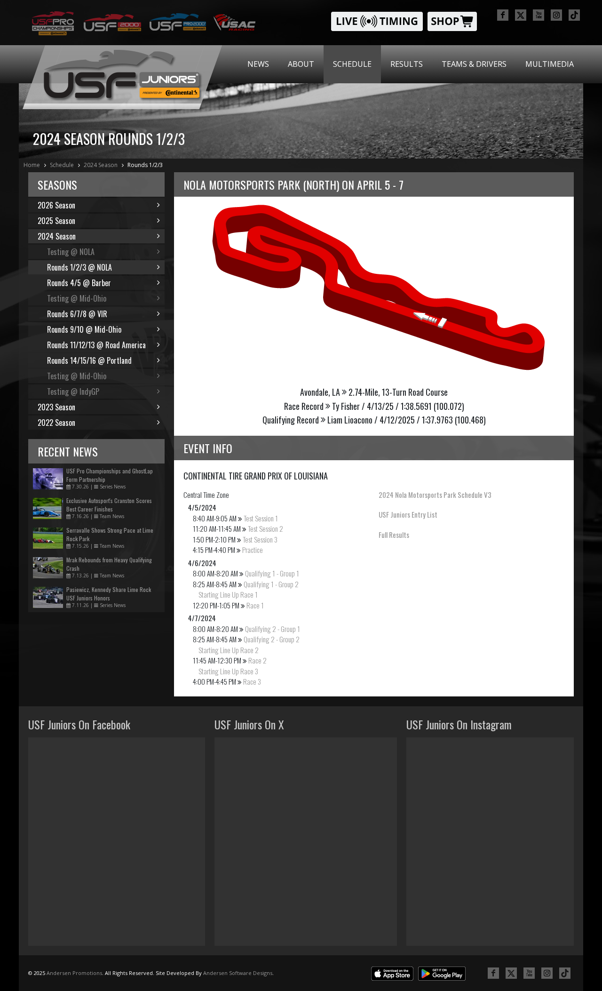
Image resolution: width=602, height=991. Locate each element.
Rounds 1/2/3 (145, 165)
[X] (520, 15)
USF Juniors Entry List (408, 514)
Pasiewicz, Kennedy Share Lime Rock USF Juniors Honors (108, 593)
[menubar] (410, 64)
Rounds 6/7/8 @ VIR (77, 314)
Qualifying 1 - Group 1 (272, 573)
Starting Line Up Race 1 (228, 594)
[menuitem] (258, 64)
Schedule (352, 64)
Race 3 (252, 681)
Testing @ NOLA (71, 251)
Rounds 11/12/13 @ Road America (96, 345)
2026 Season (56, 205)
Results (406, 64)
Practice (252, 549)
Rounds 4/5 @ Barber (79, 282)
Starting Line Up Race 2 (228, 650)
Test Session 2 (265, 528)
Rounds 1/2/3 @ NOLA (79, 267)
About (301, 64)
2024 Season (101, 165)
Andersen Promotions (74, 972)
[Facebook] (502, 15)
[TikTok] (574, 15)
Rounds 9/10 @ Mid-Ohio (84, 329)
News (258, 64)
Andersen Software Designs (237, 972)
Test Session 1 (261, 518)
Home (32, 165)
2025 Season (56, 220)
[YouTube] (538, 15)
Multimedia (549, 64)
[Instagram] (556, 15)
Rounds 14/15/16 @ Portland (89, 360)
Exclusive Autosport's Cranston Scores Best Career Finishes (109, 504)
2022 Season (56, 422)
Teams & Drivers (474, 64)
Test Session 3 (260, 539)
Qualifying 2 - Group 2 (272, 639)
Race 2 (257, 660)
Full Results (394, 534)
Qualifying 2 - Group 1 (272, 628)
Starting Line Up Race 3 (228, 671)
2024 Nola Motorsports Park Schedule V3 (435, 494)
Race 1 (255, 605)
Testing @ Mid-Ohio (76, 298)
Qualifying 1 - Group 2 (271, 584)
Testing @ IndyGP (73, 391)
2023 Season (56, 407)
